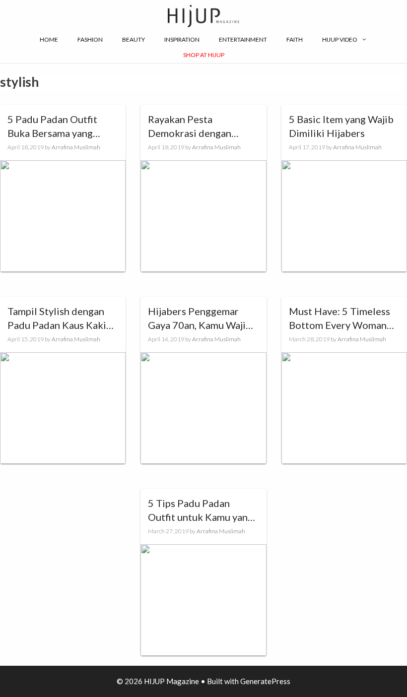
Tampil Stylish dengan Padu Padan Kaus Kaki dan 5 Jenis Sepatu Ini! (56, 318)
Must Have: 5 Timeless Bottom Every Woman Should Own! (339, 318)
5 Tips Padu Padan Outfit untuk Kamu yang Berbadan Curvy (200, 510)
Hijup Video (339, 39)
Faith (294, 39)
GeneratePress (265, 681)
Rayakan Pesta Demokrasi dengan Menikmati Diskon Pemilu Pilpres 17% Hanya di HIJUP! (191, 126)
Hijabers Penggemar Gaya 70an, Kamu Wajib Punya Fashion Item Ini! (200, 318)
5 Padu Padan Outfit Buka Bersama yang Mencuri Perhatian (52, 126)
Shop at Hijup (203, 55)
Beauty (133, 39)
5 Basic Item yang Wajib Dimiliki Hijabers (341, 126)
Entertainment (243, 39)
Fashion (90, 39)
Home (49, 39)
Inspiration (182, 39)
